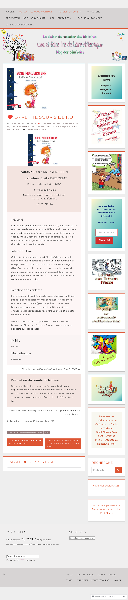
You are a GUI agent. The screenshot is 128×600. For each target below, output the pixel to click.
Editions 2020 (34, 126)
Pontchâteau (110, 440)
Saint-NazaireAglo (106, 432)
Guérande (100, 424)
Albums (33, 123)
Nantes (101, 443)
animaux (16, 540)
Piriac (98, 440)
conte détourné (100, 580)
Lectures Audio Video (89, 18)
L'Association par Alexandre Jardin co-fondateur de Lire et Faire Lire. (106, 509)
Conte (69, 580)
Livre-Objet (82, 580)
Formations (93, 12)
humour (11, 432)
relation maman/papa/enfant (30, 432)
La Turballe (106, 428)
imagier (117, 580)
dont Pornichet (106, 436)
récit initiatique (85, 575)
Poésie (112, 575)
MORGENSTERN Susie (50, 126)
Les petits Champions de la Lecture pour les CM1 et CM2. (24, 442)
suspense (56, 544)
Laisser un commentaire (36, 129)
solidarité (49, 544)
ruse (44, 544)
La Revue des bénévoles (20, 25)
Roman (69, 575)
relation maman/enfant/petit (29, 544)
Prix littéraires (59, 18)
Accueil (10, 12)
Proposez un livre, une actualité (26, 18)
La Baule (112, 424)
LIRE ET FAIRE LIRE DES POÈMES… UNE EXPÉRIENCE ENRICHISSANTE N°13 (62, 443)
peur (43, 540)
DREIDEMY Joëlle (19, 126)
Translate (29, 560)
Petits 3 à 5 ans (13, 129)
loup (38, 540)
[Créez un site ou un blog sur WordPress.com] (4, 574)
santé (47, 432)
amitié (9, 540)
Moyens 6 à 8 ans (69, 126)
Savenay (111, 443)
